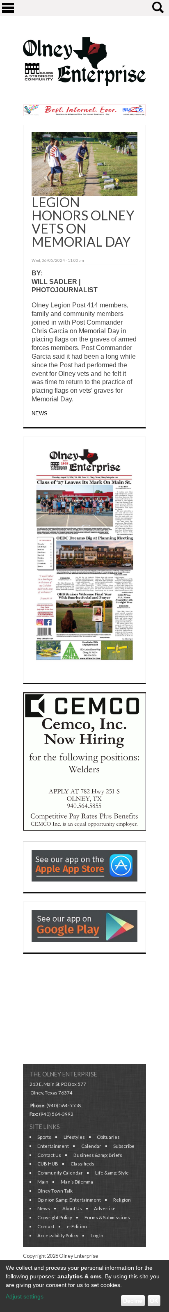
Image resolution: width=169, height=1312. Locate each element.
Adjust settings (24, 1296)
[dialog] (84, 1286)
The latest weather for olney (84, 1051)
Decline (132, 1300)
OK (154, 1300)
